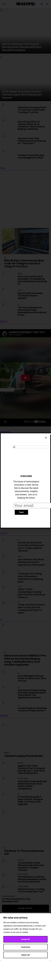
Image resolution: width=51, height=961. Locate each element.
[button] (46, 437)
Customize (25, 947)
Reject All (25, 955)
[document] (25, 480)
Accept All (25, 939)
